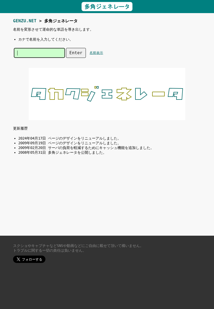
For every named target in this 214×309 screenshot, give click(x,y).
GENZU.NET (25, 20)
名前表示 (96, 53)
